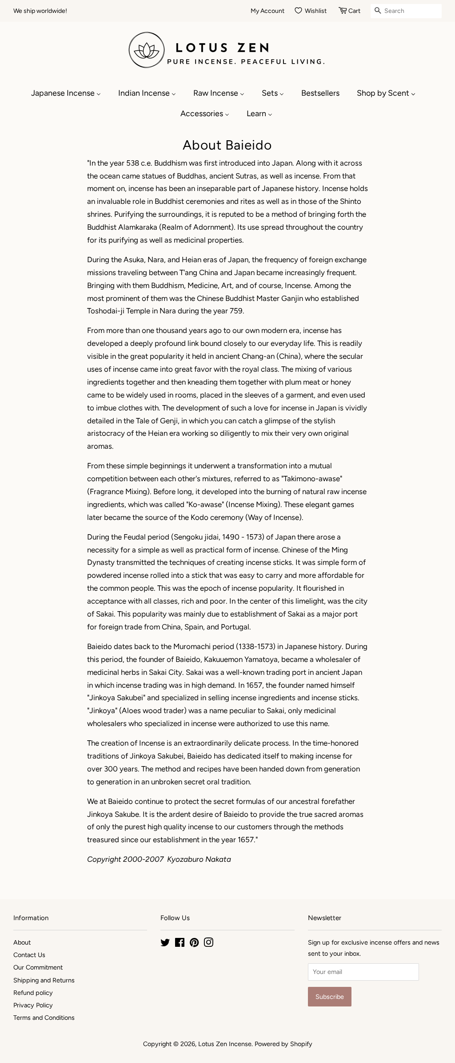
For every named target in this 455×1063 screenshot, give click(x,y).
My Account (267, 11)
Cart (354, 11)
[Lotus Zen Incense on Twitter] (165, 944)
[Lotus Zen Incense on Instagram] (208, 944)
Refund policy (33, 993)
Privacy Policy (33, 1005)
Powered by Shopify (283, 1044)
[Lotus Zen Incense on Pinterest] (194, 944)
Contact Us (29, 955)
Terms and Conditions (44, 1018)
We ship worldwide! (40, 11)
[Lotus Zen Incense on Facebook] (180, 944)
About (22, 942)
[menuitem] (70, 93)
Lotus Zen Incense (224, 1044)
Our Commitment (38, 967)
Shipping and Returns (44, 980)
